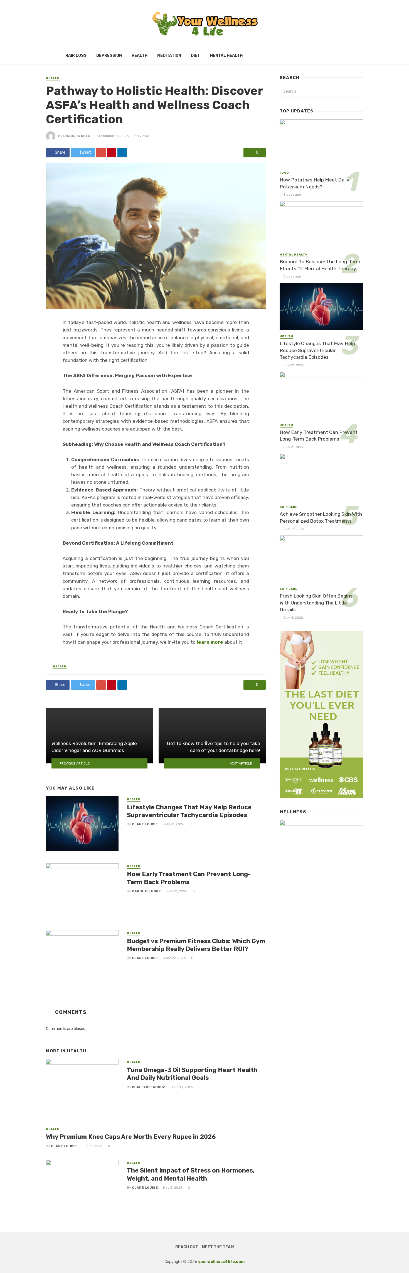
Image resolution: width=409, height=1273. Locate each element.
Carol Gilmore (146, 891)
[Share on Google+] (101, 152)
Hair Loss (76, 55)
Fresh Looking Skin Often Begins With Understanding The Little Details (316, 602)
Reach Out (186, 1247)
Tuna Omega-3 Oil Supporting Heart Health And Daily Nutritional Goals (192, 1073)
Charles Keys (76, 136)
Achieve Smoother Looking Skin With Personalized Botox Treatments (321, 517)
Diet (195, 55)
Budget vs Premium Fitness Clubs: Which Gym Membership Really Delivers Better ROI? (196, 945)
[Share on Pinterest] (111, 152)
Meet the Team (218, 1247)
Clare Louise (145, 824)
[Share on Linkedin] (122, 152)
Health (139, 55)
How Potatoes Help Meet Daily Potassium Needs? (314, 183)
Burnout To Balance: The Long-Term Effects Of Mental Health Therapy (320, 265)
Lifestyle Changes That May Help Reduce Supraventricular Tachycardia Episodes (189, 811)
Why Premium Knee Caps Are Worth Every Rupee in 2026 (131, 1136)
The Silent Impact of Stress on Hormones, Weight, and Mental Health (191, 1174)
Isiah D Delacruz (148, 1087)
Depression (109, 55)
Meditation (169, 55)
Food (284, 173)
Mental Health (226, 55)
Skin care (288, 507)
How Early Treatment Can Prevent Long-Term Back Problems (189, 878)
